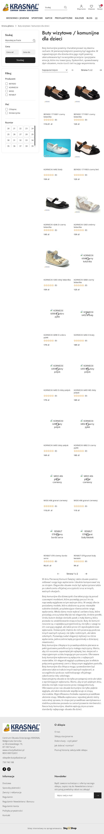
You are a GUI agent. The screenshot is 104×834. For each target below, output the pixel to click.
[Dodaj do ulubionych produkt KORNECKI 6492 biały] (68, 133)
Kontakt (6, 815)
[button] (96, 18)
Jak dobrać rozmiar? (64, 745)
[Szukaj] (34, 41)
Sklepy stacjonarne (64, 736)
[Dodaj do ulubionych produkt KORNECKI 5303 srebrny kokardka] (98, 188)
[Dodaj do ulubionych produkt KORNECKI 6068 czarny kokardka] (98, 243)
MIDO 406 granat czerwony (55, 500)
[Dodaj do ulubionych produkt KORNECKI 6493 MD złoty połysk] (98, 354)
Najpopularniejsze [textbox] (50, 70)
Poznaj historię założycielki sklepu (71, 750)
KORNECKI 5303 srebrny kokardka (84, 225)
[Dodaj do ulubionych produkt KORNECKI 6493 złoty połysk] (68, 409)
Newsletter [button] (60, 776)
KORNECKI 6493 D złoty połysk (57, 390)
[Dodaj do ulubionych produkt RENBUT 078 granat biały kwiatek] (98, 519)
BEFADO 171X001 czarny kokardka (54, 115)
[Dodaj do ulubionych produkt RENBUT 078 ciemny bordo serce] (68, 519)
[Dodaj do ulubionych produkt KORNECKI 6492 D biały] (98, 298)
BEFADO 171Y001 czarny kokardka (84, 115)
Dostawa (7, 783)
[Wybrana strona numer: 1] (86, 70)
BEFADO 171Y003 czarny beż (86, 169)
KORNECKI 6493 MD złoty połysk (85, 391)
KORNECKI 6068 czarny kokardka (84, 281)
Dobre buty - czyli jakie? (66, 741)
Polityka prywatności (13, 810)
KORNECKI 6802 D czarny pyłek (85, 446)
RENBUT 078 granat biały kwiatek (85, 556)
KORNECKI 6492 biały (53, 169)
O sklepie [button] (60, 725)
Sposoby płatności (11, 787)
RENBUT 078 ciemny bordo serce (55, 556)
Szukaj (20, 60)
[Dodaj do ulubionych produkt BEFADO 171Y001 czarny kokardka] (98, 78)
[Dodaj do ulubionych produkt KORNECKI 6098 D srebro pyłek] (68, 298)
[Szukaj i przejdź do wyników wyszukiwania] (65, 7)
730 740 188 (8, 762)
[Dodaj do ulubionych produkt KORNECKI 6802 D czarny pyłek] (98, 409)
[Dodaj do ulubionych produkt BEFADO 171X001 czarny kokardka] (68, 78)
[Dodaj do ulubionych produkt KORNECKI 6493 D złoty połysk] (68, 354)
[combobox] (55, 70)
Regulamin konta (11, 806)
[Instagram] (9, 769)
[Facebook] (4, 769)
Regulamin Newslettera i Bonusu (18, 801)
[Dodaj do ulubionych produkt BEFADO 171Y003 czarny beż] (98, 133)
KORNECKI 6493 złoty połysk (56, 445)
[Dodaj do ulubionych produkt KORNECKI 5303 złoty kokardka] (68, 243)
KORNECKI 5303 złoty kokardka (57, 280)
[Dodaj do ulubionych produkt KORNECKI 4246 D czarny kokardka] (68, 188)
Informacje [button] (8, 776)
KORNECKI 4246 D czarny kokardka (55, 225)
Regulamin (8, 797)
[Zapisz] (97, 795)
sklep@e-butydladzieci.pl (14, 757)
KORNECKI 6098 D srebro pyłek (55, 336)
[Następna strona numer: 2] (100, 70)
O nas (57, 731)
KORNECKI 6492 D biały (84, 335)
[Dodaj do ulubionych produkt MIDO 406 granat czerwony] (68, 464)
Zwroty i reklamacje (12, 792)
